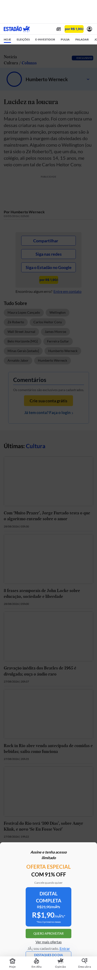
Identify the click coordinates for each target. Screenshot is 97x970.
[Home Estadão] (17, 29)
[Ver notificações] (89, 29)
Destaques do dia (48, 955)
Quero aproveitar (48, 933)
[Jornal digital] (58, 29)
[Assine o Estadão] (74, 29)
